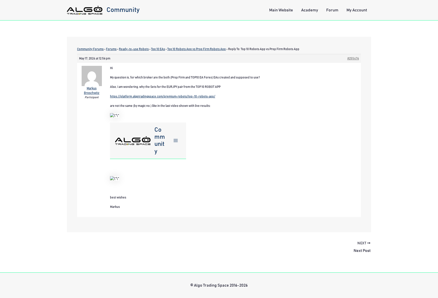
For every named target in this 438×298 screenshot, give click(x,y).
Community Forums (90, 49)
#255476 (353, 58)
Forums (111, 49)
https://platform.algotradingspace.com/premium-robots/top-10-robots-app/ (162, 96)
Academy (309, 10)
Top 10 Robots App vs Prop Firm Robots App (196, 49)
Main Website (281, 10)
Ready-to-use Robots (134, 49)
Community (123, 10)
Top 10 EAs (158, 49)
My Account (356, 10)
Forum (332, 10)
